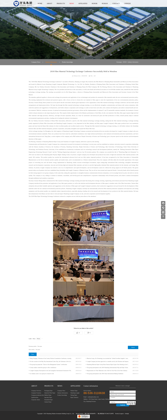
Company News (35, 62)
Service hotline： (94, 392)
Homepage (119, 62)
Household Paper (48, 399)
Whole (38, 338)
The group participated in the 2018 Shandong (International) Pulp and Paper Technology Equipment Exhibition (112, 367)
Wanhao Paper (73, 390)
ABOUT (49, 3)
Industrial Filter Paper (49, 393)
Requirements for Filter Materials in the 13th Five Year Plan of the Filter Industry (107, 370)
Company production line (37, 395)
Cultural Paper (47, 402)
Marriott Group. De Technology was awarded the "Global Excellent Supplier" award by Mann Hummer (112, 358)
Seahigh (127, 413)
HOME (40, 3)
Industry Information (51, 62)
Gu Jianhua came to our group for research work (42, 373)
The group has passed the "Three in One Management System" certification (48, 364)
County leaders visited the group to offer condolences (43, 367)
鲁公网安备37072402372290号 (106, 413)
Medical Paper (47, 395)
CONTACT (116, 3)
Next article (31, 349)
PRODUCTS (61, 3)
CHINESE (127, 3)
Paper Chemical (74, 397)
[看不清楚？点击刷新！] (131, 403)
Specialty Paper (48, 397)
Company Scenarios (36, 393)
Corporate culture (35, 399)
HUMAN (105, 3)
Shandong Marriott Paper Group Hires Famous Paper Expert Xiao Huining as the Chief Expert (110, 364)
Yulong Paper (73, 395)
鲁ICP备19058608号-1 (90, 413)
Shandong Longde (74, 393)
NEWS (71, 3)
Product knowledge (67, 62)
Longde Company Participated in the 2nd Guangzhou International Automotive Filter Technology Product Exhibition (55, 370)
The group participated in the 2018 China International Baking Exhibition (105, 373)
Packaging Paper (48, 390)
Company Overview (36, 390)
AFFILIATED (82, 3)
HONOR (94, 3)
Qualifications (34, 397)
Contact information (91, 386)
